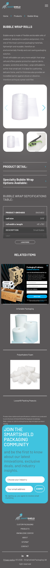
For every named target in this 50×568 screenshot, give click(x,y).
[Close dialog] (47, 265)
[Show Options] (46, 292)
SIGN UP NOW (37, 296)
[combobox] (36, 292)
